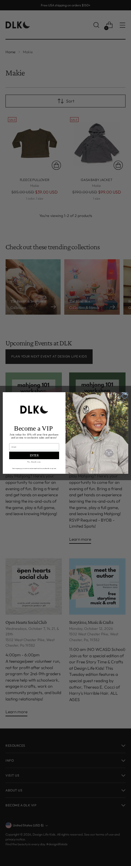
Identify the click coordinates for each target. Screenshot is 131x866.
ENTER (34, 455)
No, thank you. (34, 462)
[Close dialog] (124, 395)
